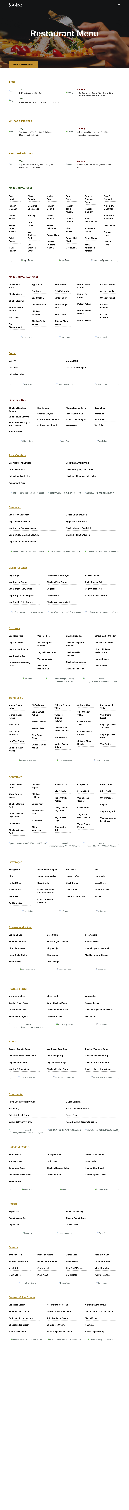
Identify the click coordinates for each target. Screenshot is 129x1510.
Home (15, 64)
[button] (11, 260)
